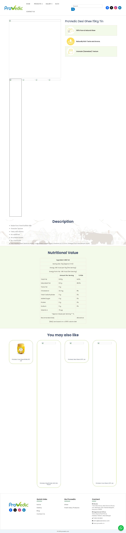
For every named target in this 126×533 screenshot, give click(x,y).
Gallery (48, 4)
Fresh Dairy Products (71, 508)
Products (37, 4)
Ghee (66, 504)
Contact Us (30, 11)
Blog (57, 4)
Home (28, 4)
